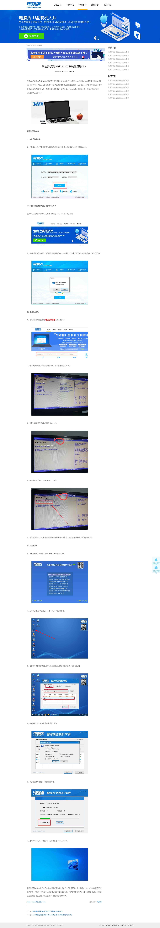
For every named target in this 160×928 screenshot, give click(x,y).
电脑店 (99, 902)
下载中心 (70, 5)
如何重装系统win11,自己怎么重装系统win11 (47, 911)
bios (44, 902)
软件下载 (123, 925)
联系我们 (130, 925)
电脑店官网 (115, 925)
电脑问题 (108, 5)
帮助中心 (83, 5)
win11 (28, 902)
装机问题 (95, 5)
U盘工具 (57, 5)
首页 (34, 45)
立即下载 (34, 36)
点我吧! (37, 57)
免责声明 (101, 925)
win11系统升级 (37, 902)
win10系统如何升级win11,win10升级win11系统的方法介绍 (52, 915)
